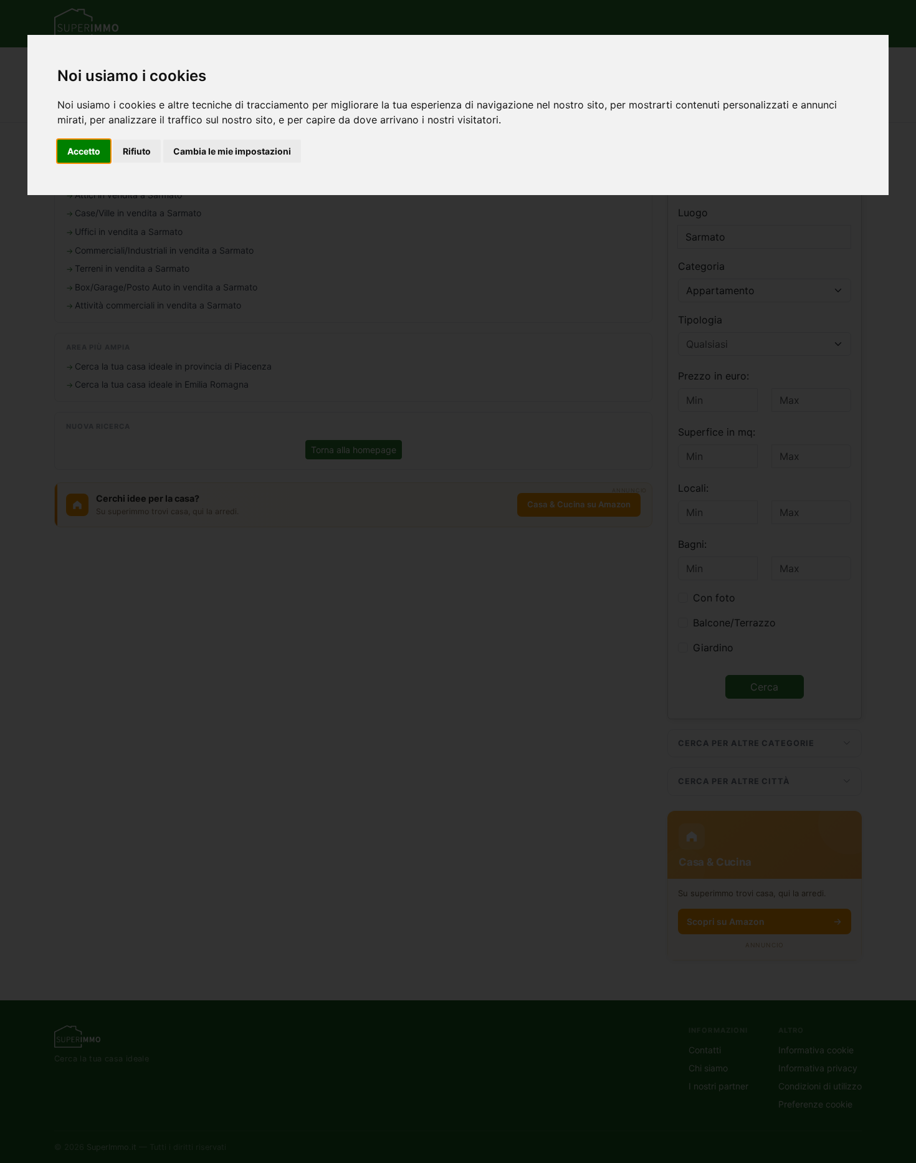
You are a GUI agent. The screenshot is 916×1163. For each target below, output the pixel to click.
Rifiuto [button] (137, 151)
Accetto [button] (83, 151)
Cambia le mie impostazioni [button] (232, 151)
